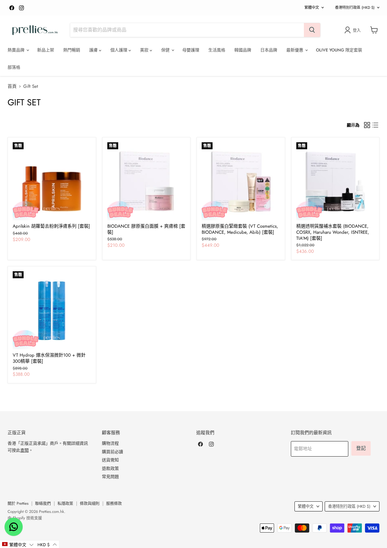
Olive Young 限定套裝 (339, 50)
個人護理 (119, 50)
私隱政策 (65, 503)
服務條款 (114, 503)
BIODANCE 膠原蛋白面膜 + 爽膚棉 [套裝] (146, 229)
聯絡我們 (43, 503)
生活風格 (216, 50)
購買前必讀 (112, 452)
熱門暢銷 (71, 50)
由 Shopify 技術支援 (25, 518)
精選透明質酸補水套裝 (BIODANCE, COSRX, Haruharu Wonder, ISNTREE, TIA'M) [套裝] (332, 232)
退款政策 (110, 468)
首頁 (12, 86)
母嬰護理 (190, 50)
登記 (361, 448)
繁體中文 (311, 7)
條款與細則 (89, 503)
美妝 (145, 50)
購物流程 (110, 443)
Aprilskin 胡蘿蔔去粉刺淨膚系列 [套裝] (51, 226)
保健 (166, 50)
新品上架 (45, 50)
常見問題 (110, 477)
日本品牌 (268, 50)
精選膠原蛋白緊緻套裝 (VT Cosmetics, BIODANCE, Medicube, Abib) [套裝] (240, 229)
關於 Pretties (18, 503)
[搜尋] (312, 30)
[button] (17, 544)
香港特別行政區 (355, 7)
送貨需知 (110, 460)
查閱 (24, 450)
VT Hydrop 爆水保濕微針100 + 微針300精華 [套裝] (49, 358)
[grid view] (367, 125)
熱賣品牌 (17, 50)
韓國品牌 (242, 50)
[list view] (375, 125)
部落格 (14, 67)
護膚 (94, 50)
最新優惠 (295, 50)
